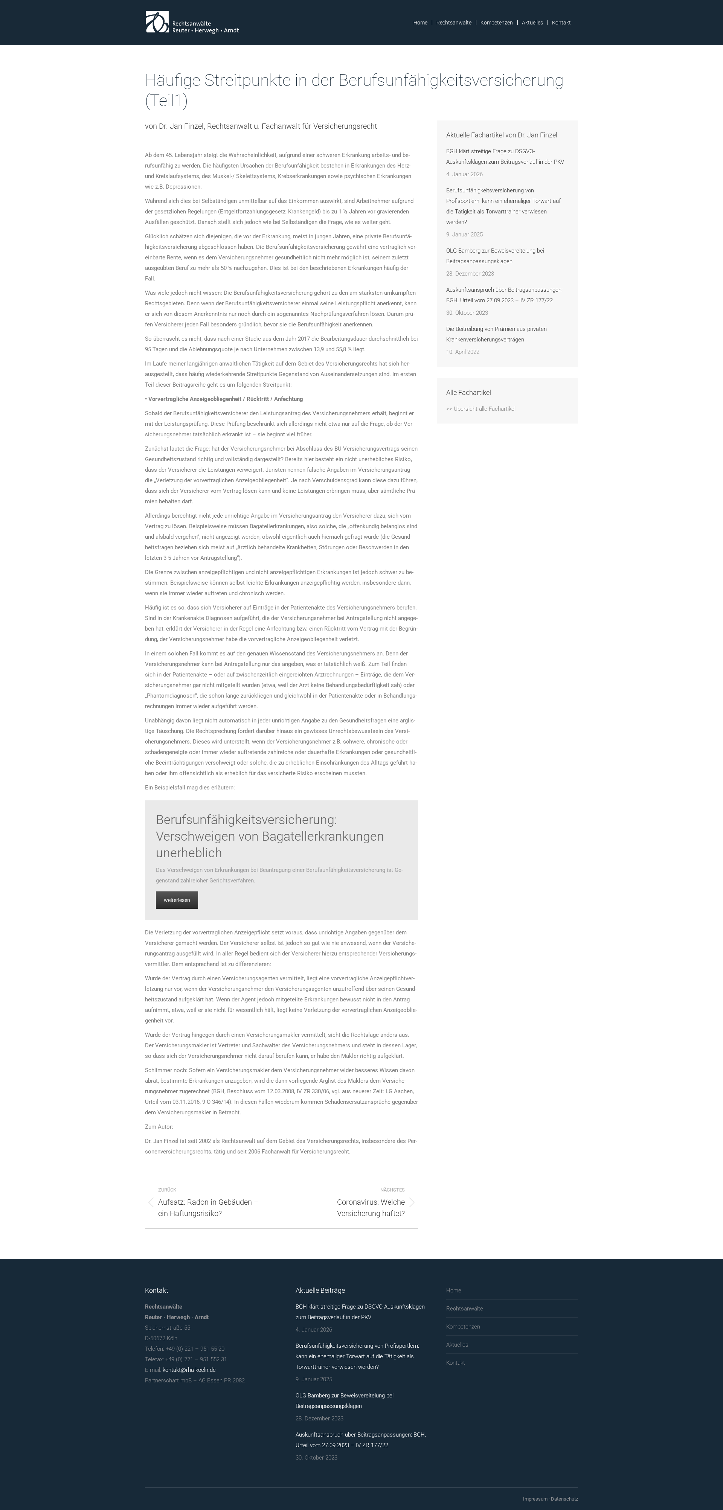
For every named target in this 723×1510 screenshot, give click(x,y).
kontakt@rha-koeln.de (189, 1370)
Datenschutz (564, 1499)
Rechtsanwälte (464, 1308)
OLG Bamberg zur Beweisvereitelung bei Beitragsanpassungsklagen (495, 256)
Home (453, 1290)
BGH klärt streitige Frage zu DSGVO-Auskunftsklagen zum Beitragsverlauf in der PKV (505, 156)
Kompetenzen (463, 1326)
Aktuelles (457, 1344)
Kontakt (455, 1362)
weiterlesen (177, 900)
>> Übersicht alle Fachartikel (481, 408)
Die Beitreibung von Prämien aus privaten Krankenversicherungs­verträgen (496, 334)
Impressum (535, 1499)
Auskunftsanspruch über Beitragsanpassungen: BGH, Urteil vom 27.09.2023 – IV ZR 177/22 (504, 295)
